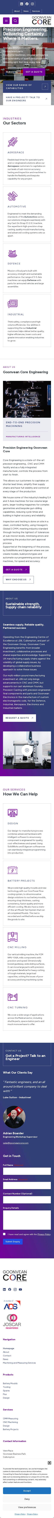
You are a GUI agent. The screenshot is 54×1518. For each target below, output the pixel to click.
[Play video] (27, 750)
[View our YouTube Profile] (20, 1289)
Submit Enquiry (13, 1241)
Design (6, 1398)
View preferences (27, 1507)
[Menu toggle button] (6, 20)
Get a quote (34, 72)
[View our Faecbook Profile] (9, 1289)
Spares (6, 1391)
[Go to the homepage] (40, 20)
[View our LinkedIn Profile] (21, 4)
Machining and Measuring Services (19, 1363)
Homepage (8, 1348)
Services (36, 11)
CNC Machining (10, 1422)
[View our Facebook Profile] (27, 3)
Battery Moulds (10, 1383)
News (26, 11)
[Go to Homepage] (15, 1276)
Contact (7, 1356)
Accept (27, 1490)
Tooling (6, 1387)
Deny (27, 1499)
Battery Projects (10, 1429)
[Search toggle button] (15, 20)
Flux (5, 1394)
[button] (49, 1462)
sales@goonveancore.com (15, 1143)
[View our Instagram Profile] (32, 4)
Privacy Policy (20, 1514)
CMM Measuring (10, 1419)
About (17, 11)
